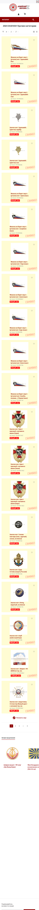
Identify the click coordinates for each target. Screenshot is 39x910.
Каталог (5, 19)
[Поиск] (33, 19)
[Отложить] (33, 40)
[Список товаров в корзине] (25, 14)
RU (37, 1)
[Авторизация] (19, 14)
